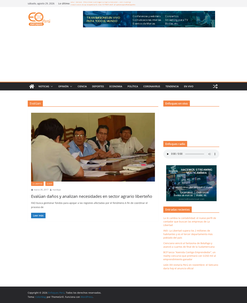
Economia (115, 86)
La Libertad (37, 184)
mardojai (56, 189)
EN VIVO (188, 86)
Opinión (63, 86)
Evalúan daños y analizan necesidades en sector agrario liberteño (91, 196)
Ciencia (82, 86)
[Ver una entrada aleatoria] (215, 86)
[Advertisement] (123, 56)
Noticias (43, 86)
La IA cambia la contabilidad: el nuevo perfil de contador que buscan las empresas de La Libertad (189, 221)
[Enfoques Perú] (32, 86)
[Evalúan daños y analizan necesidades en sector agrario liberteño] (93, 147)
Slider (49, 184)
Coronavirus (151, 86)
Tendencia (172, 86)
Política (133, 86)
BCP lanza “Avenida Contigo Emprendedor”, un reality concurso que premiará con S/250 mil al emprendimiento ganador (189, 256)
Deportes (98, 86)
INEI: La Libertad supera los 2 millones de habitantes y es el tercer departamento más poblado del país (188, 234)
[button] (51, 86)
